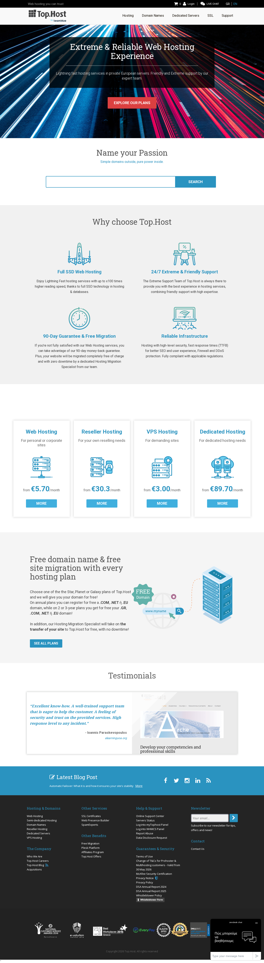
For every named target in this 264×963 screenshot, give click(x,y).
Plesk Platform (90, 848)
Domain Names (36, 825)
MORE (41, 503)
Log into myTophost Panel (152, 825)
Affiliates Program (92, 852)
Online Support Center (150, 816)
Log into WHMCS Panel (150, 829)
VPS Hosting (34, 838)
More (139, 786)
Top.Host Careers (38, 861)
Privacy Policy (144, 882)
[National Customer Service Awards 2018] (47, 930)
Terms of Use (144, 856)
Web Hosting (35, 816)
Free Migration (90, 843)
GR (228, 4)
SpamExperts (89, 825)
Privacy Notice (145, 878)
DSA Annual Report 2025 (151, 891)
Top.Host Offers (91, 856)
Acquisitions (34, 869)
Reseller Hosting (37, 829)
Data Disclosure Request (151, 838)
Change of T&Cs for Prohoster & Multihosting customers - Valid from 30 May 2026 (158, 865)
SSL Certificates (91, 816)
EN (235, 4)
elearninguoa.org (116, 738)
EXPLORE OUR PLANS (132, 103)
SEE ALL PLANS (46, 643)
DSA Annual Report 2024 (151, 887)
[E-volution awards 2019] (77, 930)
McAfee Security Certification (154, 874)
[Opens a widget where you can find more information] (236, 939)
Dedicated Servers (38, 833)
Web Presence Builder (95, 820)
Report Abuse (144, 833)
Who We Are (34, 856)
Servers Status (145, 820)
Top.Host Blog (36, 865)
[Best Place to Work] (110, 930)
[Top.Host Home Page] (47, 15)
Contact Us (197, 849)
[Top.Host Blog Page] (208, 781)
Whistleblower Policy (149, 895)
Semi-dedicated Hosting (42, 820)
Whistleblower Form (151, 899)
